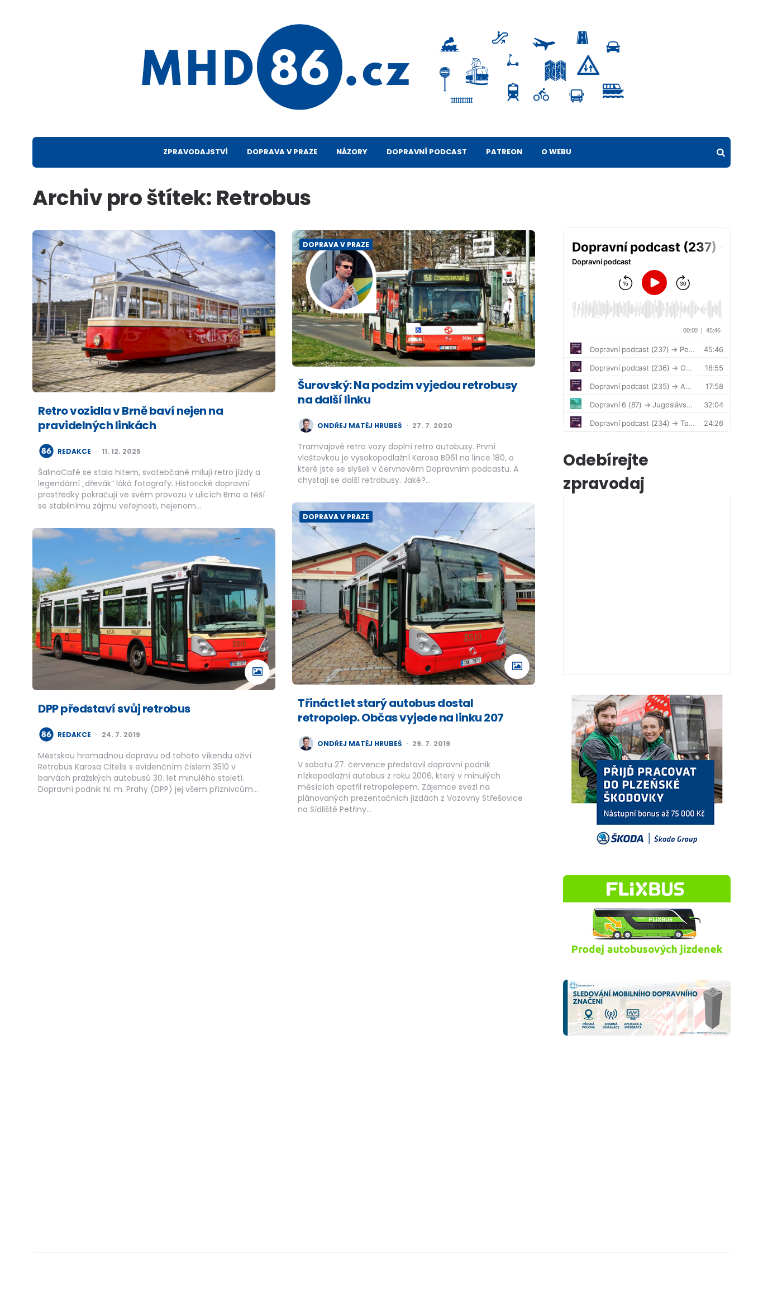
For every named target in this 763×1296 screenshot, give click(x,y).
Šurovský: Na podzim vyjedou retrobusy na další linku (408, 392)
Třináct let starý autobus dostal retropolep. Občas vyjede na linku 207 (401, 710)
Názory (352, 151)
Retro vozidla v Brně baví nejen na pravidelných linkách (130, 418)
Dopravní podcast (427, 151)
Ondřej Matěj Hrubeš (359, 426)
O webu (556, 151)
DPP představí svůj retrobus (114, 708)
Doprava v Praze (282, 151)
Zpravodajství (195, 151)
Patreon (504, 151)
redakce (74, 451)
